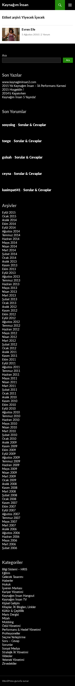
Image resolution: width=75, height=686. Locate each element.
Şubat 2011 (9, 389)
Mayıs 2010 (9, 423)
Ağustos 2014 (11, 231)
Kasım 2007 (9, 503)
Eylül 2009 (9, 454)
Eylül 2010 (9, 408)
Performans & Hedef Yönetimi (21, 629)
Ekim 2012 (9, 314)
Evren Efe (28, 29)
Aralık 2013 (9, 261)
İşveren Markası (12, 588)
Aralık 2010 (9, 397)
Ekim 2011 (9, 359)
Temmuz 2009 (11, 461)
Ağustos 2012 (11, 322)
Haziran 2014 (10, 239)
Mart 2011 (9, 386)
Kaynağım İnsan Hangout (18, 595)
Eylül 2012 (9, 318)
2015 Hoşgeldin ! (13, 89)
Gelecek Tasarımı (12, 577)
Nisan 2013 (9, 291)
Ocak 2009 (9, 480)
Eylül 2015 (9, 212)
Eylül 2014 (9, 227)
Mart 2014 (9, 250)
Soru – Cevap (10, 641)
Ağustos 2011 (11, 367)
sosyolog (8, 125)
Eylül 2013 (9, 273)
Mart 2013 (9, 295)
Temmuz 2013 (11, 280)
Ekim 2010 (9, 405)
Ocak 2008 (9, 499)
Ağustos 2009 (11, 457)
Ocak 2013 (9, 303)
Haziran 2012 (10, 329)
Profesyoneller (11, 633)
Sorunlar (7, 644)
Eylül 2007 (9, 510)
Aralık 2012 (9, 307)
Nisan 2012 (9, 337)
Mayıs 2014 (9, 242)
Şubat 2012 (9, 344)
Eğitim (6, 573)
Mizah (6, 618)
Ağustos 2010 (11, 412)
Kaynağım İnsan (15, 5)
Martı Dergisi (10, 614)
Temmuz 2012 (11, 325)
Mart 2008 (9, 491)
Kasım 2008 (9, 487)
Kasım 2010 (9, 401)
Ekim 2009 (9, 450)
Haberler (7, 580)
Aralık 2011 (9, 352)
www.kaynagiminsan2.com (19, 82)
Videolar (7, 656)
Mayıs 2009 (9, 469)
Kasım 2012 (9, 310)
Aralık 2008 (9, 484)
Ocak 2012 (9, 348)
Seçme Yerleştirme (13, 637)
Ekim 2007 (9, 506)
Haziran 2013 (10, 284)
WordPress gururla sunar (15, 681)
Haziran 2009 (10, 465)
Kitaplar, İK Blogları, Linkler (19, 607)
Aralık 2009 (9, 442)
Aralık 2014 (9, 220)
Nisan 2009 (9, 472)
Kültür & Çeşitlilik (13, 611)
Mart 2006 (9, 544)
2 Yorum (45, 34)
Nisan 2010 (9, 427)
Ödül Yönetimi (11, 626)
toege (6, 141)
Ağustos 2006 (11, 533)
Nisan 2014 (9, 246)
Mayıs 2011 (9, 378)
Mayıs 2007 (9, 521)
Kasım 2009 (9, 446)
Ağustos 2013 (11, 276)
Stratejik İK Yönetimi (15, 652)
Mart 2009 (9, 476)
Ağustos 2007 (11, 514)
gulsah (7, 157)
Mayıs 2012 (9, 333)
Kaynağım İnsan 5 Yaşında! (19, 97)
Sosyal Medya (11, 648)
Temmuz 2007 (11, 518)
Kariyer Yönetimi (12, 592)
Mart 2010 (9, 431)
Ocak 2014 (9, 258)
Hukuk (6, 584)
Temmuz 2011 (11, 371)
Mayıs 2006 (9, 540)
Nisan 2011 (9, 382)
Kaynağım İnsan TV (14, 599)
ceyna (6, 173)
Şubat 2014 (9, 254)
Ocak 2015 (9, 216)
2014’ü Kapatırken (14, 93)
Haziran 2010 (10, 420)
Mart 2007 (9, 525)
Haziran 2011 (10, 374)
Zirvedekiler (9, 663)
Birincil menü (70, 5)
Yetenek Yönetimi (13, 660)
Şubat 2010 (9, 435)
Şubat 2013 (9, 299)
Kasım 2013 (9, 265)
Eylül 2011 (9, 363)
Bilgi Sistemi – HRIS (14, 569)
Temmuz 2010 (11, 416)
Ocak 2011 (9, 393)
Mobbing (8, 622)
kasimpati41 (11, 190)
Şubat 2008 (9, 495)
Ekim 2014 (9, 224)
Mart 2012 (9, 340)
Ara (4, 55)
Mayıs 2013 (9, 288)
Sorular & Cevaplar (32, 125)
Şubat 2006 (9, 548)
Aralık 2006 (9, 529)
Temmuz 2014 (11, 235)
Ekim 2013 (9, 269)
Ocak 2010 (9, 438)
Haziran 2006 (10, 536)
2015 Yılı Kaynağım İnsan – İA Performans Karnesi (34, 86)
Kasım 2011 (9, 356)
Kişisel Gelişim (11, 603)
